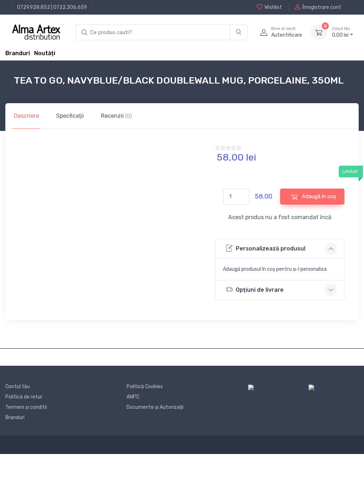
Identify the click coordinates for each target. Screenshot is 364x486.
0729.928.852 (33, 7)
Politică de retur (23, 397)
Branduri (17, 53)
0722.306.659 (70, 7)
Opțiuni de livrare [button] (260, 289)
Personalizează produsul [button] (270, 248)
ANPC (133, 397)
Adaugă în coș (318, 196)
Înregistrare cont (322, 7)
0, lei (341, 32)
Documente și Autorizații (155, 407)
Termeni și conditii (26, 407)
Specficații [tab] (70, 115)
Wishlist (273, 7)
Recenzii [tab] (116, 115)
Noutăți (44, 53)
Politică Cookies (145, 387)
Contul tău (17, 387)
